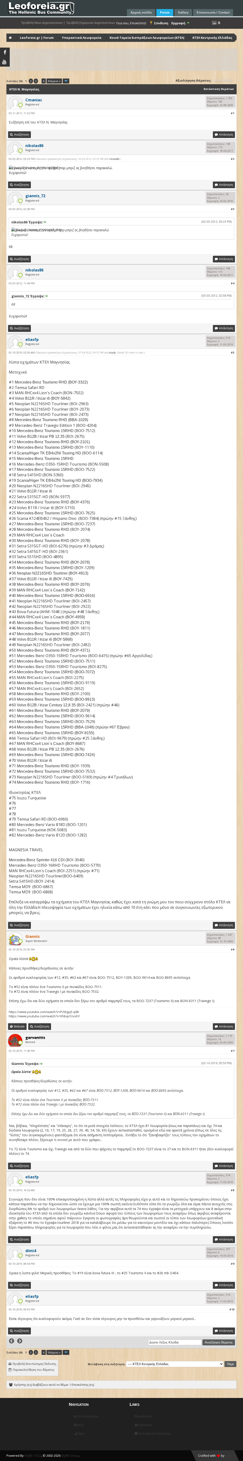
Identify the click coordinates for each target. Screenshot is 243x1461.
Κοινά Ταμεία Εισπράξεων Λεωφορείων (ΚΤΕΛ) (147, 37)
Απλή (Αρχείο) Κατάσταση (154, 1433)
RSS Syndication (87, 1416)
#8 (232, 1190)
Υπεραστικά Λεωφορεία (81, 37)
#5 (232, 352)
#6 (232, 949)
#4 (232, 283)
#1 (232, 113)
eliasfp (112, 352)
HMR (228, 1455)
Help (80, 1425)
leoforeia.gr (145, 1425)
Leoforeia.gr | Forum (37, 37)
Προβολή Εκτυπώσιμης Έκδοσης (34, 1364)
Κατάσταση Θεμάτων (219, 89)
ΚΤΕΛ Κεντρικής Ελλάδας (212, 37)
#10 (231, 1309)
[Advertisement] (122, 59)
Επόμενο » (54, 81)
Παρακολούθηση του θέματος (33, 1370)
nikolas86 (114, 159)
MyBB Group (70, 1455)
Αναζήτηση (144, 1416)
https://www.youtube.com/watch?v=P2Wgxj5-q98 (44, 1012)
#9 (232, 1263)
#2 (232, 159)
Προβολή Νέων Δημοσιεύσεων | (43, 23)
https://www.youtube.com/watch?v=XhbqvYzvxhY (44, 1016)
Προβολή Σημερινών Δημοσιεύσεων (90, 23)
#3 (232, 209)
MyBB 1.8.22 (32, 1455)
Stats (80, 1433)
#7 (232, 1051)
